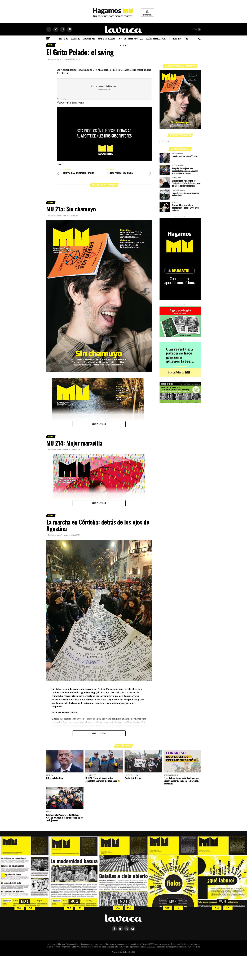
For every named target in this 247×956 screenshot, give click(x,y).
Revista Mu (63, 38)
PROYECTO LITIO (175, 38)
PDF (30, 908)
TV (119, 38)
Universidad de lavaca (106, 38)
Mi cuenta (123, 45)
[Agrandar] (142, 458)
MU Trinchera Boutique (133, 38)
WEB (19, 908)
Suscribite (75, 38)
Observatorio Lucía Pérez (156, 38)
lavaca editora (89, 38)
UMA (186, 38)
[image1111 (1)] (104, 160)
